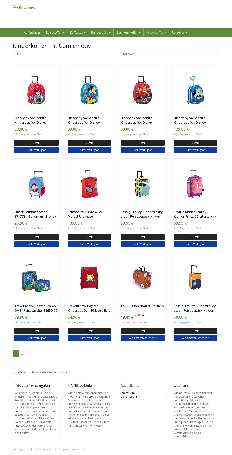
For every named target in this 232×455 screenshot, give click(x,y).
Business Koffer (127, 32)
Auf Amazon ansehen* (142, 338)
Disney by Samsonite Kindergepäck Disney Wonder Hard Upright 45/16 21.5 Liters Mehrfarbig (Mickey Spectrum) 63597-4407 (195, 120)
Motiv (56, 372)
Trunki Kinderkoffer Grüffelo (142, 306)
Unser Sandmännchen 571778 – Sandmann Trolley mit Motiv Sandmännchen (35, 214)
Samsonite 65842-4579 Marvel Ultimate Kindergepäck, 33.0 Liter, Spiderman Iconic (87, 214)
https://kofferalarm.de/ (44, 449)
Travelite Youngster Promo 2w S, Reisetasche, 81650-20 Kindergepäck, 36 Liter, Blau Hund (36, 308)
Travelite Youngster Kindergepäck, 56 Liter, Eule (89, 308)
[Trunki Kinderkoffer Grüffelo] (143, 278)
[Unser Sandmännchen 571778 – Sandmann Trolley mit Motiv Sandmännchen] (36, 184)
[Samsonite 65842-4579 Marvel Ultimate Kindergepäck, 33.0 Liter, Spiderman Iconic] (90, 184)
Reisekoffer (54, 32)
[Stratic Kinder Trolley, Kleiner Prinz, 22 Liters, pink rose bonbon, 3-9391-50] (196, 184)
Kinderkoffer (155, 32)
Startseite (45, 372)
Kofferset (76, 32)
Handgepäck (100, 32)
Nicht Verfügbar (36, 150)
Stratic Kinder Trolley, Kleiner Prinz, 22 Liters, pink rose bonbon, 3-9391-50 (195, 214)
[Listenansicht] (39, 54)
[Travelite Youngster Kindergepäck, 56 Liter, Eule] (90, 278)
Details (36, 143)
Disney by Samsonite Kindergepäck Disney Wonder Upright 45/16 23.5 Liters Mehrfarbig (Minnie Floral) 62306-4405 (35, 120)
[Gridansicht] (30, 54)
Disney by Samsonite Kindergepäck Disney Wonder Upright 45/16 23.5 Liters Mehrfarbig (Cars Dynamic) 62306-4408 (141, 120)
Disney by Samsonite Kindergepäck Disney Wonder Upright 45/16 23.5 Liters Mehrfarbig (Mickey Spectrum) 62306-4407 (88, 120)
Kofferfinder (32, 32)
